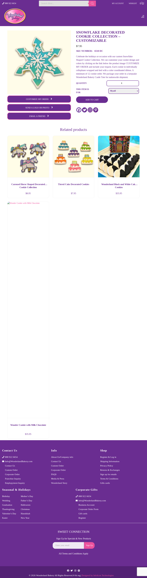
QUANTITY (81, 83)
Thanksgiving (8, 509)
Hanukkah (25, 513)
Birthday (6, 496)
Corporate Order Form (88, 509)
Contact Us (10, 466)
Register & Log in (108, 457)
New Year (25, 518)
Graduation (7, 505)
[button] (44, 195)
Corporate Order (12, 474)
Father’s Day (26, 500)
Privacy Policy (106, 466)
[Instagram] (90, 109)
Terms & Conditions (109, 479)
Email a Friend (37, 116)
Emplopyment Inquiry (15, 483)
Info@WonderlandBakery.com (18, 461)
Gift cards (83, 513)
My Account (118, 3)
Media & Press (57, 479)
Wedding (6, 500)
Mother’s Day (27, 496)
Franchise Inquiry (13, 479)
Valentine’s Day (9, 513)
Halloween (25, 505)
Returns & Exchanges (110, 470)
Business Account (86, 505)
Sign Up (89, 545)
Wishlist (133, 3)
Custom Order (11, 470)
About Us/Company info (62, 457)
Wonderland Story (59, 483)
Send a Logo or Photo (37, 108)
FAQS (53, 474)
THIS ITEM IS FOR (82, 91)
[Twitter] (84, 109)
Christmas (25, 509)
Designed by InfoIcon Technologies (98, 575)
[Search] (92, 3)
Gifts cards (105, 483)
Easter (5, 518)
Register (82, 518)
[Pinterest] (95, 109)
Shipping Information (109, 461)
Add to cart (92, 100)
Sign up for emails (108, 474)
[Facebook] (78, 109)
